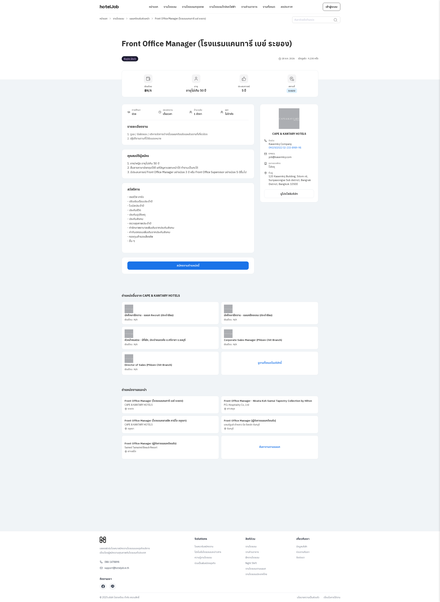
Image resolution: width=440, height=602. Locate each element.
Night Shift (130, 58)
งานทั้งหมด (269, 6)
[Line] (112, 586)
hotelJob (109, 7)
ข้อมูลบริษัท (301, 546)
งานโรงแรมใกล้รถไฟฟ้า (222, 6)
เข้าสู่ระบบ (331, 6)
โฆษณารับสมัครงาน (204, 546)
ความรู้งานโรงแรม (203, 557)
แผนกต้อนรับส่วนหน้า (140, 18)
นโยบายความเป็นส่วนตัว (308, 597)
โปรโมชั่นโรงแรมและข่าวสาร (208, 552)
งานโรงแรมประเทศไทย (256, 574)
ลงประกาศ (287, 6)
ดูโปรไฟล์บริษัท (289, 193)
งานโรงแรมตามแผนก (255, 568)
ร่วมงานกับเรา (303, 552)
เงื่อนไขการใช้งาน (332, 597)
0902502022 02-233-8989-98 (285, 147)
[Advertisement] (220, 502)
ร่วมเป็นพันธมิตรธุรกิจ (205, 563)
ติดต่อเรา (300, 557)
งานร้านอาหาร (249, 6)
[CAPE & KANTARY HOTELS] (289, 118)
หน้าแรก (153, 6)
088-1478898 (111, 561)
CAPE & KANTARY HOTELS (289, 133)
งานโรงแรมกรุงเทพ (193, 6)
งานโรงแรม (170, 6)
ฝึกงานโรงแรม (252, 557)
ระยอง (291, 90)
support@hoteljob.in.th (116, 568)
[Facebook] (103, 586)
